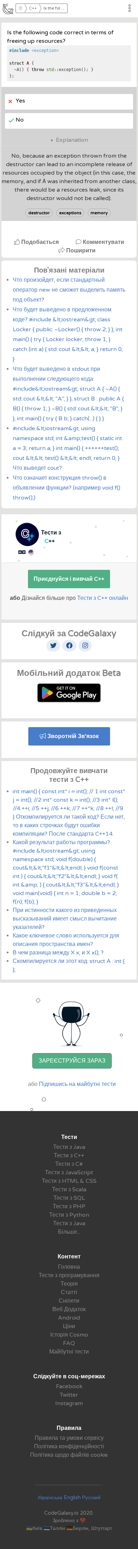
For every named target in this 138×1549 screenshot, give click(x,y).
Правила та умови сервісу (69, 1438)
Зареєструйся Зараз (72, 1060)
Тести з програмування (69, 1275)
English (72, 1498)
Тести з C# (69, 1164)
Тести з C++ (69, 1155)
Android (69, 1317)
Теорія (69, 1283)
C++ (33, 8)
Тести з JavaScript (69, 1172)
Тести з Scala (69, 1189)
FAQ (69, 1343)
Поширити (80, 250)
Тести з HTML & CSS (69, 1181)
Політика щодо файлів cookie (69, 1455)
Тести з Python (69, 1214)
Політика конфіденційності (69, 1446)
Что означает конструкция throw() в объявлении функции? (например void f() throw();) (66, 487)
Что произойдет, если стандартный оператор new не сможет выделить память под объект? (69, 289)
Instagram (69, 1403)
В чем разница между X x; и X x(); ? (58, 952)
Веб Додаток (69, 1309)
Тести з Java (69, 1147)
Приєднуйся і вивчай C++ (69, 579)
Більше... (69, 1231)
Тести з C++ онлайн (102, 598)
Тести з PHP (69, 1206)
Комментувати (102, 242)
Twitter (69, 1394)
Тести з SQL (69, 1198)
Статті (69, 1292)
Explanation (72, 140)
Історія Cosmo (69, 1334)
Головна (69, 1266)
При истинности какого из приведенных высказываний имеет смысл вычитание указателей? (65, 919)
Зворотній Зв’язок (72, 736)
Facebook (69, 1386)
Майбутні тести (69, 1351)
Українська (50, 1498)
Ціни (69, 1326)
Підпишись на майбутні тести (77, 1084)
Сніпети (69, 1300)
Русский (91, 1498)
